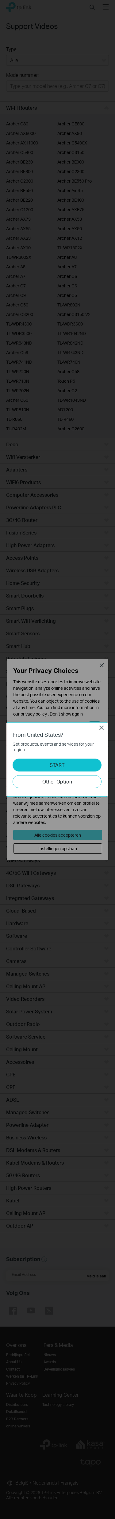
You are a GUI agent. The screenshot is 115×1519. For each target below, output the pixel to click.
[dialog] (57, 759)
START (57, 765)
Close (101, 727)
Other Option (57, 781)
